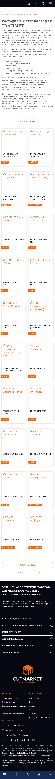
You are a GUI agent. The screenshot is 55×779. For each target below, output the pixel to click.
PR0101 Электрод (38, 368)
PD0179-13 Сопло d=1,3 (13, 497)
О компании (34, 698)
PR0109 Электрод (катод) (11, 412)
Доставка (33, 714)
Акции (32, 706)
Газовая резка (8, 710)
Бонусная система (12, 639)
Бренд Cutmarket (11, 632)
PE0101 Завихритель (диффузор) (40, 326)
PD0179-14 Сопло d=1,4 (40, 454)
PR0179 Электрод (38, 411)
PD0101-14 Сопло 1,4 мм (39, 241)
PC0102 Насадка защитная (37, 155)
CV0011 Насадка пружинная (10, 155)
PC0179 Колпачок (11, 540)
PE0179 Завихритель (40, 497)
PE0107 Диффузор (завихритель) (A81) (12, 369)
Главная (5, 14)
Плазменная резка (18, 14)
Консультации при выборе (16, 619)
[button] (36, 3)
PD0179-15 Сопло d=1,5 (13, 454)
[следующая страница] (39, 572)
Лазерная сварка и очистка (14, 706)
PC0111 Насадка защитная (10, 198)
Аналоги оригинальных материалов (22, 625)
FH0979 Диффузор (38, 540)
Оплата (32, 710)
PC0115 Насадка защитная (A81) (38, 198)
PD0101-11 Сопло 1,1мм (13, 240)
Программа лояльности (39, 718)
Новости (33, 702)
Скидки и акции (10, 652)
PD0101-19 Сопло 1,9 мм (39, 284)
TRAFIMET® (33, 14)
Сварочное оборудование (13, 714)
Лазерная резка (8, 702)
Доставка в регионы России (17, 646)
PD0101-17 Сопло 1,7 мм (12, 284)
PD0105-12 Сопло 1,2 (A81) (12, 326)
